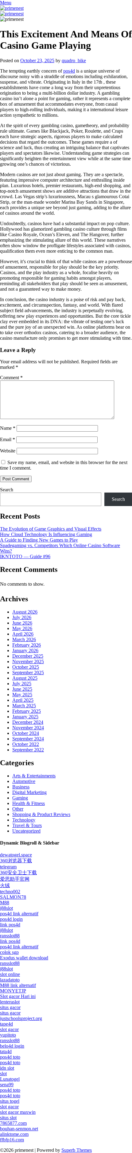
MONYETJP (13, 990)
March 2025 (24, 705)
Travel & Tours (27, 825)
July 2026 (21, 617)
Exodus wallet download (24, 957)
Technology (23, 819)
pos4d (69, 71)
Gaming (20, 797)
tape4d (6, 1023)
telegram (8, 866)
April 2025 (22, 700)
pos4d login (11, 919)
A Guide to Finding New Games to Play (39, 539)
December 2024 (27, 722)
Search (6, 489)
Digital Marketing (29, 792)
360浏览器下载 (16, 860)
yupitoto (8, 1035)
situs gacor (10, 1007)
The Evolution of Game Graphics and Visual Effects (50, 528)
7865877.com (13, 1123)
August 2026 (24, 611)
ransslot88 (10, 935)
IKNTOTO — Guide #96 (25, 556)
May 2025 (22, 694)
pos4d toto (10, 1057)
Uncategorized (26, 831)
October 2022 (25, 744)
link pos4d (10, 924)
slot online (10, 974)
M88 (4, 902)
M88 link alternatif (18, 985)
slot (3, 1073)
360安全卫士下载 (18, 872)
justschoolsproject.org (21, 1018)
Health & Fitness (28, 803)
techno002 (10, 891)
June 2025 (22, 689)
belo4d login (12, 1046)
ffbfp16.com (12, 1139)
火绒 (5, 885)
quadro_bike (74, 60)
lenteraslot (10, 1001)
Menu (5, 2)
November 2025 (28, 661)
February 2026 (26, 645)
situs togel (9, 1101)
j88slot (6, 908)
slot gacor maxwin (18, 1112)
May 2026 (22, 628)
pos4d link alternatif (19, 913)
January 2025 (25, 716)
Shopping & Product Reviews (41, 814)
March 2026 (24, 639)
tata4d (6, 1051)
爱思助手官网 (14, 879)
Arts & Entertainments (34, 775)
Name (7, 428)
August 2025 (24, 678)
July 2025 (21, 683)
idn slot (7, 1068)
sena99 (7, 1084)
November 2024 (28, 727)
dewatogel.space (16, 854)
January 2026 (25, 650)
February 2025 (26, 711)
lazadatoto (10, 979)
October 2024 (25, 733)
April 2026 (22, 634)
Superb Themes (76, 1150)
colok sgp (9, 952)
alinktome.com (14, 1134)
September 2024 (28, 738)
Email (7, 439)
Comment (11, 377)
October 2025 (25, 667)
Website (7, 450)
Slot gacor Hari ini (18, 996)
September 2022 (28, 749)
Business (20, 786)
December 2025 (27, 656)
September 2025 (28, 672)
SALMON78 (13, 897)
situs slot (8, 1117)
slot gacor (9, 1029)
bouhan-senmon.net (19, 1128)
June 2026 (22, 623)
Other (17, 808)
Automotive (23, 781)
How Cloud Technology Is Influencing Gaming (46, 534)
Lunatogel (10, 1079)
